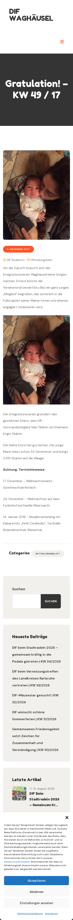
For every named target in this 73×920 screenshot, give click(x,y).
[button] (67, 817)
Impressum (51, 913)
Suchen (18, 589)
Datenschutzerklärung (30, 913)
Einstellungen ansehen (36, 903)
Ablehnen (37, 892)
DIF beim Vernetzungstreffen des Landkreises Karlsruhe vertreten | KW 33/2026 (35, 678)
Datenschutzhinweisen (17, 861)
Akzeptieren (37, 881)
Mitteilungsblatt (42, 260)
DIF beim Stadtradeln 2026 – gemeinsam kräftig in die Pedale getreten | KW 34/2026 (36, 654)
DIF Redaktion (15, 260)
